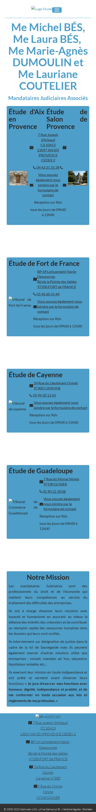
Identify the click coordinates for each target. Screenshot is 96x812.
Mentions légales (71, 809)
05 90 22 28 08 (54, 491)
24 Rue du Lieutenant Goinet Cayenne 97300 (50, 772)
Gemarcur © (53, 809)
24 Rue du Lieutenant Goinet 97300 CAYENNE (56, 385)
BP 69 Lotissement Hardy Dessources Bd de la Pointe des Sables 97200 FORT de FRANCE (57, 279)
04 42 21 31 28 (48, 167)
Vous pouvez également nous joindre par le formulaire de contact (48, 184)
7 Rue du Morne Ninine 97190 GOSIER (61, 481)
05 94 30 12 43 (44, 395)
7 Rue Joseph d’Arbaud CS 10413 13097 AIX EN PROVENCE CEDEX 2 (48, 147)
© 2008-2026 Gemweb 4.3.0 (20, 809)
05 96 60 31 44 (48, 294)
